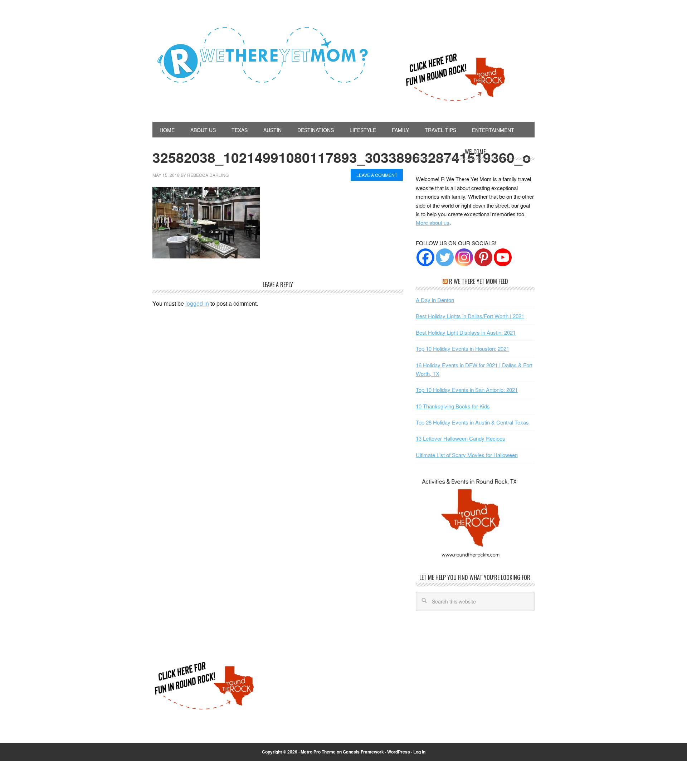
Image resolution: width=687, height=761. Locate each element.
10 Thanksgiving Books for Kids (453, 406)
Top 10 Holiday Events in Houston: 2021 (462, 348)
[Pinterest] (483, 257)
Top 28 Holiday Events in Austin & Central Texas (472, 422)
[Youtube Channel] (503, 257)
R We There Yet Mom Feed (478, 281)
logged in (197, 303)
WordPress (398, 751)
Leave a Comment (376, 175)
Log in (419, 751)
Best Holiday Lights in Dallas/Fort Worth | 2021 (470, 316)
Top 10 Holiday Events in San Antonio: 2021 (467, 389)
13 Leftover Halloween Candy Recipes (460, 438)
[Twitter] (445, 257)
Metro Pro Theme (318, 751)
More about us (432, 222)
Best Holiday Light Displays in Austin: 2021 (466, 332)
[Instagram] (464, 257)
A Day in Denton (435, 300)
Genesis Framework (363, 751)
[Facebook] (425, 257)
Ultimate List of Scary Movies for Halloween (467, 455)
